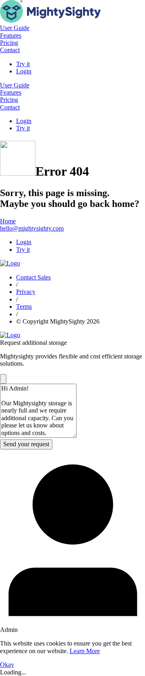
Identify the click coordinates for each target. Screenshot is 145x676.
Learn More (85, 651)
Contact (10, 50)
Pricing (9, 42)
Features (10, 35)
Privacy (25, 291)
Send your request (26, 444)
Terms (24, 306)
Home (8, 221)
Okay (7, 664)
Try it (23, 64)
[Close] (3, 379)
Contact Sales (33, 277)
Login (23, 71)
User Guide (14, 27)
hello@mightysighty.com (32, 228)
